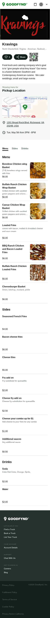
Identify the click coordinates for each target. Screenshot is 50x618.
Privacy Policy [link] (8, 585)
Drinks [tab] (24, 148)
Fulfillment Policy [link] (9, 592)
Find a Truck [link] (9, 529)
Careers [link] (7, 568)
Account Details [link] (11, 547)
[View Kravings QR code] (33, 57)
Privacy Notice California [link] (12, 613)
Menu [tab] (5, 148)
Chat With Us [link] (9, 558)
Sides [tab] (14, 148)
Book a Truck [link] (9, 533)
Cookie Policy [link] (8, 606)
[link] (14, 4)
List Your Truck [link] (10, 537)
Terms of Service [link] (9, 599)
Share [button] (22, 57)
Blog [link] (6, 572)
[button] (35, 4)
